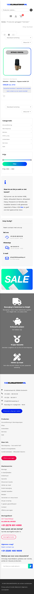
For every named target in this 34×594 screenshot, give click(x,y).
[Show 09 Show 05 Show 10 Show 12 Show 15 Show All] (26, 42)
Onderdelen (6, 139)
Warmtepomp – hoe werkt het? (11, 445)
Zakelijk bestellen (6, 491)
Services (5, 143)
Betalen (3, 494)
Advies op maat (17, 362)
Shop (3, 425)
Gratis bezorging (6, 488)
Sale (3, 146)
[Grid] (5, 35)
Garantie (4, 479)
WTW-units (5, 135)
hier (21, 207)
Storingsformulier (8, 537)
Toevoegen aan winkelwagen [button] (4, 96)
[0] (22, 16)
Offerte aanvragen (9, 458)
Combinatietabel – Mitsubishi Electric (13, 451)
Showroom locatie (7, 482)
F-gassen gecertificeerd (8, 504)
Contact (3, 507)
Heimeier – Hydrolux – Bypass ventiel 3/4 (16, 81)
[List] (13, 35)
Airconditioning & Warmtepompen (12, 422)
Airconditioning (7, 125)
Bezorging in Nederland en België (17, 307)
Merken (4, 132)
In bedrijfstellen (6, 472)
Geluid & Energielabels (8, 448)
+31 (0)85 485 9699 (11, 550)
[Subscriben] (30, 566)
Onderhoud (4, 475)
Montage (4, 469)
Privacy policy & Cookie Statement (11, 587)
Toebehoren (6, 79)
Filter (14, 164)
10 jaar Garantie (17, 345)
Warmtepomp (13, 79)
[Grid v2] (9, 35)
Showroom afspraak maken (11, 411)
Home (3, 22)
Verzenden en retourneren (9, 497)
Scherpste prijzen (17, 327)
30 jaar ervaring (6, 500)
